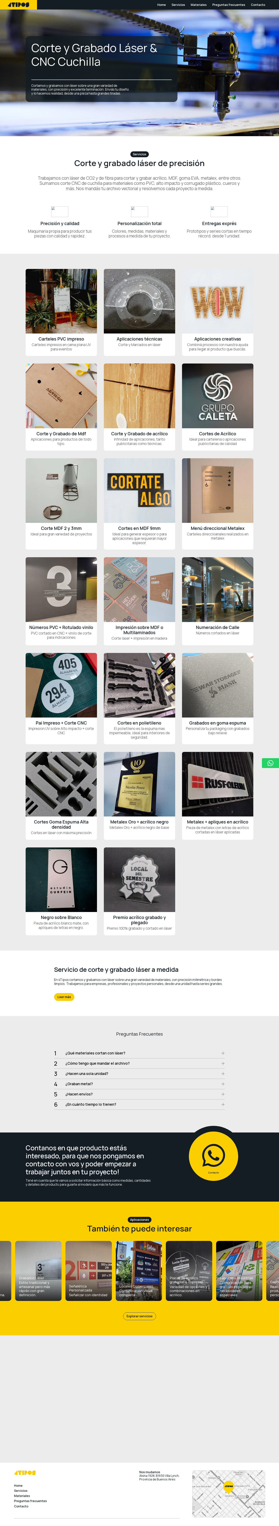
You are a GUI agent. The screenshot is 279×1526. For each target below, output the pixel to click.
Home (161, 5)
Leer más (64, 997)
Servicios (178, 5)
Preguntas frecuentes (228, 5)
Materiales (199, 5)
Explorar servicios (140, 1316)
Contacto (258, 5)
